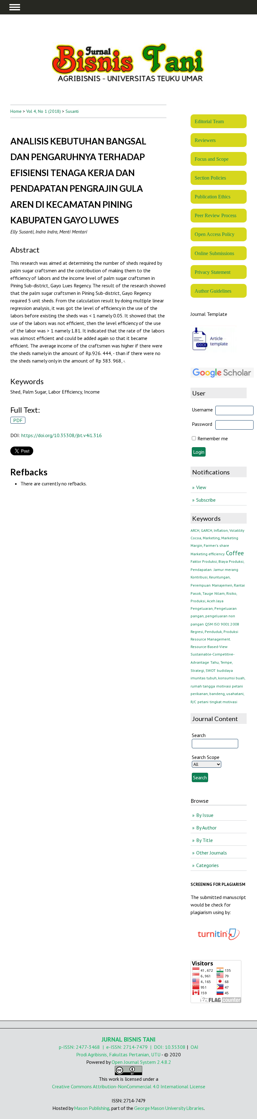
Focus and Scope (211, 159)
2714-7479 (135, 1047)
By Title (204, 840)
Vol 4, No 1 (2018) (43, 111)
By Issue (204, 815)
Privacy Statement (212, 272)
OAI (194, 1047)
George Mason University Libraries (169, 1108)
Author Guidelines (213, 291)
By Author (206, 827)
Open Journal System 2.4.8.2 (141, 1062)
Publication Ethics (212, 196)
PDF (18, 420)
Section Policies (210, 177)
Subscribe (206, 500)
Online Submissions (214, 253)
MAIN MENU (14, 7)
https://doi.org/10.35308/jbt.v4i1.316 (61, 435)
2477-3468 (88, 1047)
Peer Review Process (215, 215)
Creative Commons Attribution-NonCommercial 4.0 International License (128, 1086)
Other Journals (211, 853)
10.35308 (175, 1047)
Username (202, 409)
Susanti (72, 111)
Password (202, 424)
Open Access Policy (214, 234)
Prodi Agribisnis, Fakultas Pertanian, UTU (118, 1054)
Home (16, 111)
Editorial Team (209, 121)
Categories (207, 865)
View (201, 487)
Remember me (212, 438)
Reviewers (205, 140)
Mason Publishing (91, 1108)
